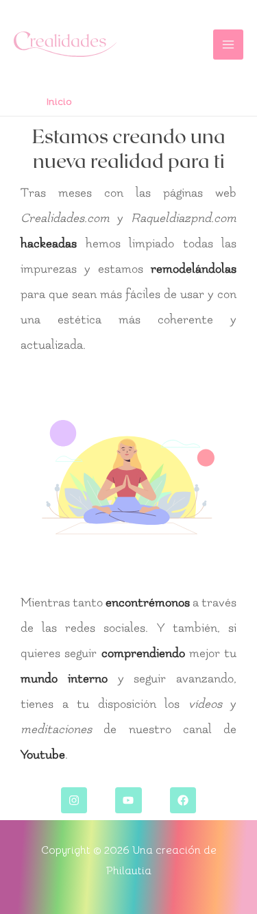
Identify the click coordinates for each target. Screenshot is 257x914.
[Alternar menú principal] (228, 44)
